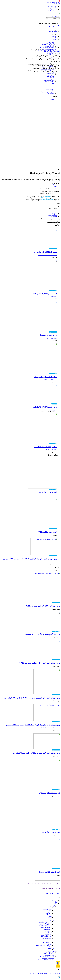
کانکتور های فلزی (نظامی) (45, 935)
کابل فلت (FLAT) (47, 942)
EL (53, 58)
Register (57, 16)
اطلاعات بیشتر (54, 403)
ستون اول (52, 906)
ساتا (50, 939)
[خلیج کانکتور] (35, 15)
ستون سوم (51, 941)
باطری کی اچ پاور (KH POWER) (46, 50)
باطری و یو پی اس (52, 951)
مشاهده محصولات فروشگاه (53, 26)
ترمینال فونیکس (47, 932)
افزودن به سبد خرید (53, 248)
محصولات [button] (55, 40)
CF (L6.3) (52, 57)
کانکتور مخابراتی (50, 52)
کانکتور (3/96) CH (47, 909)
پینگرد (50, 910)
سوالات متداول (53, 8)
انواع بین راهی (48, 946)
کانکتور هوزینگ (47, 931)
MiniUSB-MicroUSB (46, 936)
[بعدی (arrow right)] (58, 976)
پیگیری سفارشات (52, 6)
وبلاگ (56, 37)
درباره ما (55, 39)
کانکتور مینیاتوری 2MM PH (47, 69)
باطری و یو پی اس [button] (51, 42)
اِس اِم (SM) (51, 54)
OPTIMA (55, 184)
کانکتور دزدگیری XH (49, 70)
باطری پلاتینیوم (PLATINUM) (47, 47)
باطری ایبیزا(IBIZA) (49, 46)
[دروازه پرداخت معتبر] (58, 967)
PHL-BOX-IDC (47, 929)
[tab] (29, 213)
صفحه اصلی (54, 36)
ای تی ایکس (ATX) (49, 53)
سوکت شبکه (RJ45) (46, 938)
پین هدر (49, 928)
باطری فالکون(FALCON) (48, 49)
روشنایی (49, 949)
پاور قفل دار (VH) (47, 907)
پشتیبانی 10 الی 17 (52, 10)
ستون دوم (51, 920)
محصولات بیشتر (53, 216)
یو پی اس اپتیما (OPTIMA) (48, 45)
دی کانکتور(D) (48, 934)
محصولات (55, 904)
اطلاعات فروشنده (53, 215)
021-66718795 (56, 4)
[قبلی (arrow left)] (59, 976)
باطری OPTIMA (50, 43)
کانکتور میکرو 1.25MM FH (47, 66)
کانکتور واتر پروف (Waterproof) (43, 945)
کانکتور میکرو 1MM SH (48, 64)
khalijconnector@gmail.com (53, 2)
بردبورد (49, 944)
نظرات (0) (54, 213)
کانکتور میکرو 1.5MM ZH (48, 67)
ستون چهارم (51, 948)
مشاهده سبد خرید (53, 31)
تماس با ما (54, 9)
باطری (55, 186)
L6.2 (53, 56)
